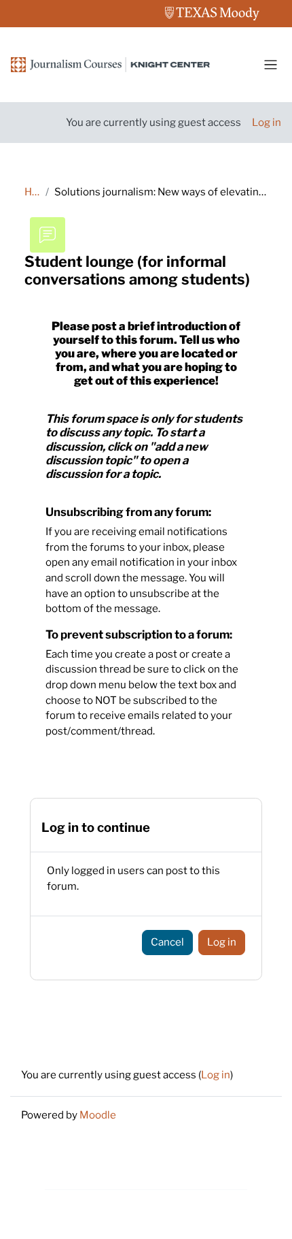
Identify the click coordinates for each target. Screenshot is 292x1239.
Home (32, 191)
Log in (266, 122)
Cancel (167, 941)
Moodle (97, 1114)
